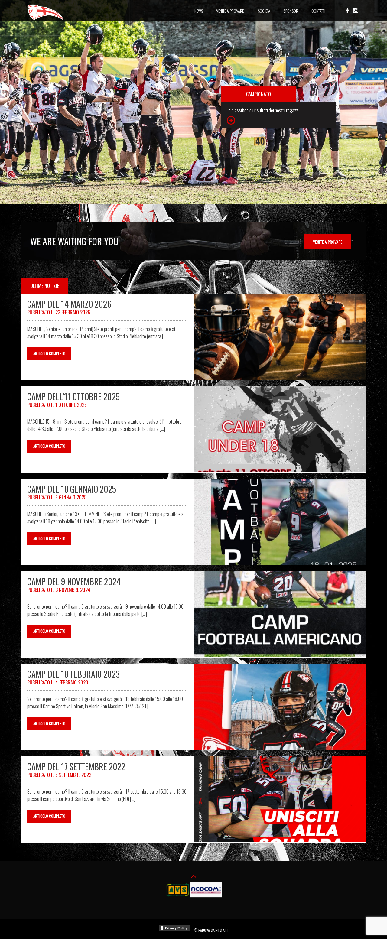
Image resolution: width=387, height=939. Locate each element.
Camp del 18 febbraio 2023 (73, 674)
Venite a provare (327, 242)
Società (264, 11)
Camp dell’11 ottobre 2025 (73, 396)
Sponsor (291, 11)
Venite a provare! (230, 11)
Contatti (318, 11)
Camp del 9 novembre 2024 (74, 581)
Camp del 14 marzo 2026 (69, 304)
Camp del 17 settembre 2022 (76, 766)
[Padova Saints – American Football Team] (45, 19)
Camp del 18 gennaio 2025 (71, 489)
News (198, 11)
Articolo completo (49, 353)
